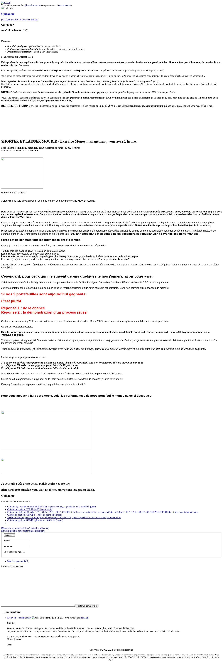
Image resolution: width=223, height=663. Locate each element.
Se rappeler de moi (13, 552)
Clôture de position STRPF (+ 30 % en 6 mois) (29, 509)
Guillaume (7, 13)
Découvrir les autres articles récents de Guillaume (24, 528)
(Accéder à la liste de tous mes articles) (19, 19)
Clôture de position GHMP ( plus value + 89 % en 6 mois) (35, 520)
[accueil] (5, 2)
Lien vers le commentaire (19, 617)
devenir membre (33, 5)
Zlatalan (84, 617)
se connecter (65, 5)
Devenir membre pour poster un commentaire (23, 531)
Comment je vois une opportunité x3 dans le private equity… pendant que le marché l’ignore (51, 506)
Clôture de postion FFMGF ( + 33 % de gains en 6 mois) (34, 514)
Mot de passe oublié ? (17, 561)
